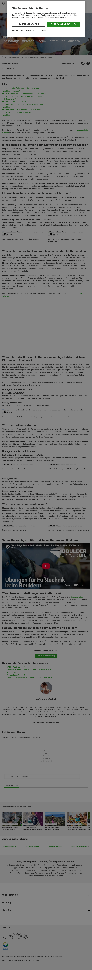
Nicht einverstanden (28, 24)
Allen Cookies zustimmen (63, 24)
